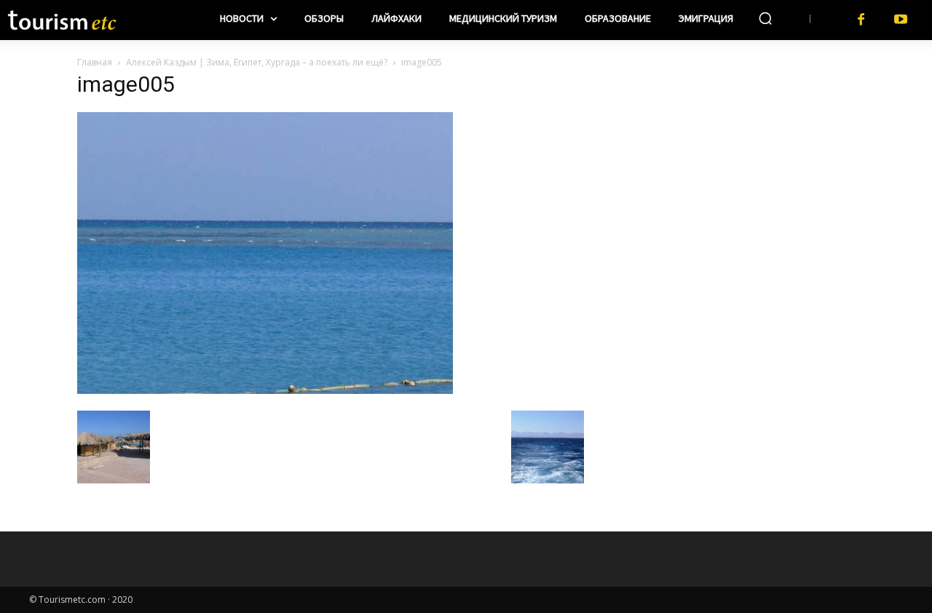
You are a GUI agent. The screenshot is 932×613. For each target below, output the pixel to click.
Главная (94, 62)
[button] (765, 18)
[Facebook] (861, 20)
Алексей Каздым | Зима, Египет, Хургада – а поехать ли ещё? (256, 62)
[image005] (265, 390)
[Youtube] (901, 20)
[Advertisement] (728, 168)
